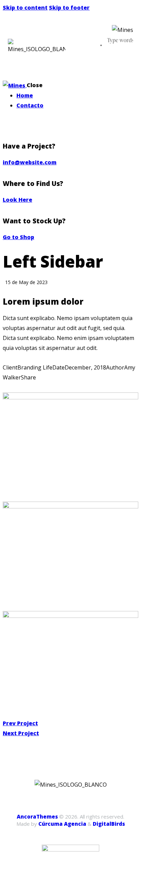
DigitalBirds (109, 823)
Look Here (17, 199)
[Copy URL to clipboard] (37, 387)
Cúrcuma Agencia (62, 823)
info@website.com (29, 162)
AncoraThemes (37, 816)
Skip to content (25, 7)
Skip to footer (69, 7)
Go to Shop (18, 237)
